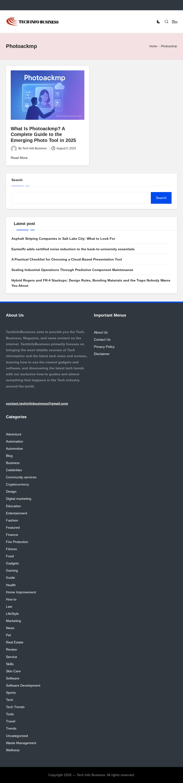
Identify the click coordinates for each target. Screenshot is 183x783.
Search (17, 180)
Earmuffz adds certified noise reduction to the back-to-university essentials (73, 249)
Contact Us (102, 339)
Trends (11, 728)
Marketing (13, 621)
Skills (10, 664)
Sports (11, 692)
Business (13, 463)
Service (11, 657)
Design (11, 491)
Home (153, 46)
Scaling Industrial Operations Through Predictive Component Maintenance (72, 270)
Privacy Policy (104, 347)
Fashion (12, 520)
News (10, 628)
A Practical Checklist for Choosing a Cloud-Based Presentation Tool (66, 259)
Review (11, 649)
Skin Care (13, 671)
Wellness (13, 750)
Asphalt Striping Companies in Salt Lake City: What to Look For (63, 238)
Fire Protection (17, 542)
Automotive (14, 448)
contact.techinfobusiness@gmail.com (37, 403)
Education (13, 506)
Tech (9, 700)
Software (12, 678)
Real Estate (14, 642)
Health (11, 585)
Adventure (13, 434)
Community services (21, 477)
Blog (9, 456)
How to (11, 599)
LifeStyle (12, 614)
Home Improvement (21, 592)
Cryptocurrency (17, 484)
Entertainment (16, 513)
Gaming (12, 570)
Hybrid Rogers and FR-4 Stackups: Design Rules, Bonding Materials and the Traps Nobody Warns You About (90, 282)
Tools (10, 714)
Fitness (11, 549)
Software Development (23, 685)
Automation (14, 441)
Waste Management (21, 743)
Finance (12, 535)
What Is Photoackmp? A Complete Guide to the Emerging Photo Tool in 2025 (43, 134)
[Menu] (174, 21)
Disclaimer (102, 354)
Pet (8, 635)
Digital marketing (18, 499)
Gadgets (12, 563)
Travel (10, 721)
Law (9, 606)
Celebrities (14, 470)
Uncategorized (17, 736)
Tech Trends (15, 707)
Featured (13, 527)
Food (10, 556)
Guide (10, 577)
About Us (101, 332)
